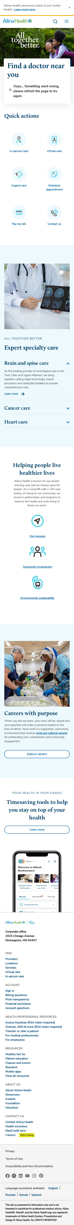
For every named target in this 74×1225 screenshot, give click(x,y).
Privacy (10, 1151)
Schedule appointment (54, 187)
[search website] (55, 22)
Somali (23, 1195)
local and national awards (51, 733)
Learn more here (24, 10)
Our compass (37, 536)
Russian (10, 1195)
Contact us (54, 224)
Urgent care (19, 186)
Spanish (36, 1195)
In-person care (19, 151)
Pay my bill (19, 224)
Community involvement (37, 567)
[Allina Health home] (17, 22)
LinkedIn (20, 1175)
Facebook (7, 1176)
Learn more (37, 830)
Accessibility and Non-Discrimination (29, 1166)
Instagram (34, 1175)
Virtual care (54, 151)
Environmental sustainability (37, 598)
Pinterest (41, 1175)
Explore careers (37, 754)
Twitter (14, 1175)
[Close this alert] (69, 8)
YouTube (27, 1175)
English (53, 1188)
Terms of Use (14, 1159)
